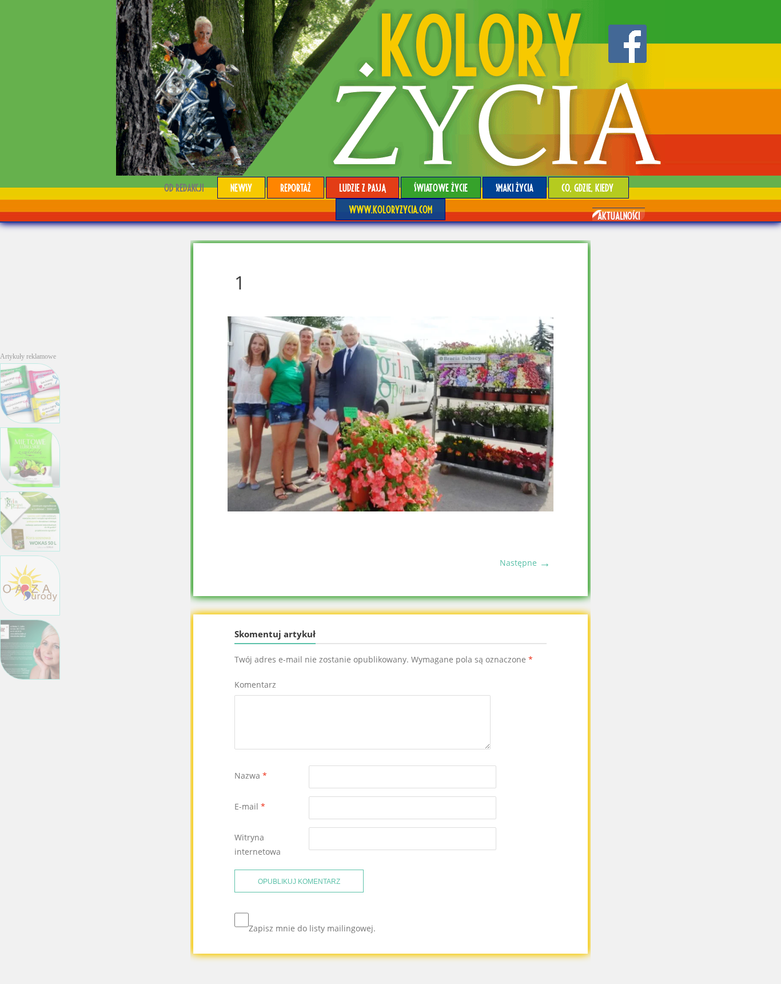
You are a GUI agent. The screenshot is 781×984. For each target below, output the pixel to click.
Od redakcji (184, 187)
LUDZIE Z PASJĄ (362, 187)
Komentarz (255, 684)
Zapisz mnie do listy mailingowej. (312, 928)
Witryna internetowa (257, 844)
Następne (525, 562)
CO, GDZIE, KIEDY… (588, 187)
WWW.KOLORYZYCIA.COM (390, 209)
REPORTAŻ (295, 187)
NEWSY (241, 187)
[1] (390, 508)
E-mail (249, 806)
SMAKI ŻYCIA (514, 187)
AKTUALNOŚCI (618, 215)
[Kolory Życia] (390, 88)
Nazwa (250, 775)
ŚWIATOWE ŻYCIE (441, 187)
